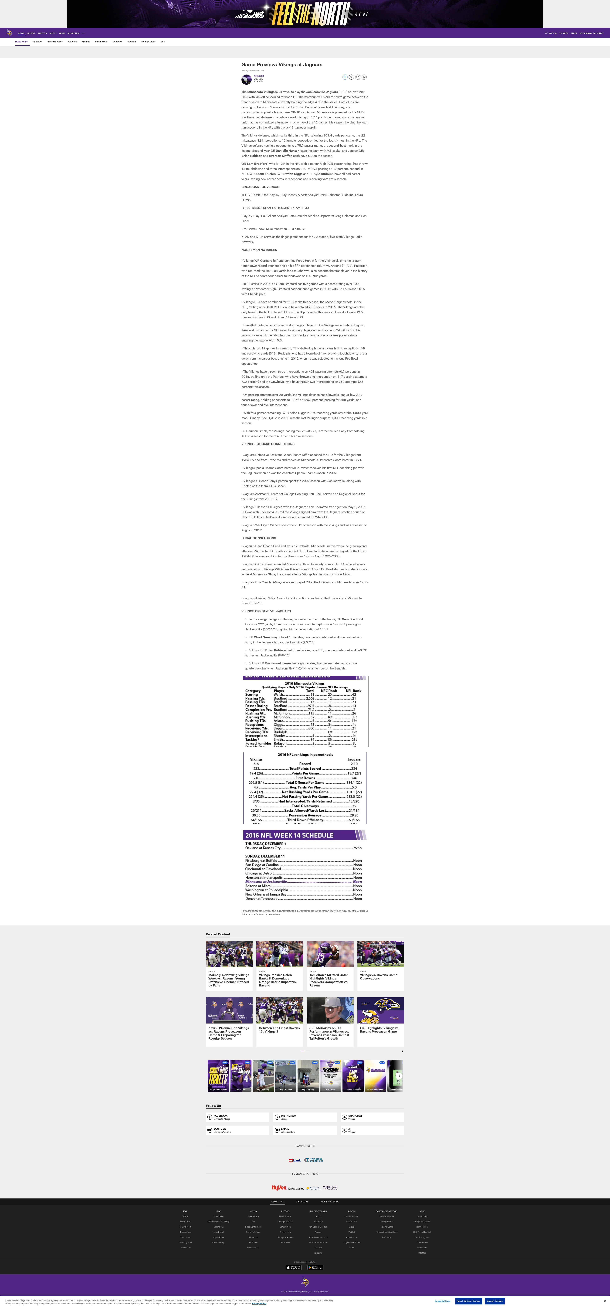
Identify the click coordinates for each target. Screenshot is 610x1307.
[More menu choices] (83, 33)
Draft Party (386, 1237)
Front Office (185, 1247)
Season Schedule (386, 1216)
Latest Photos (285, 1216)
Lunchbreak (219, 1227)
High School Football (422, 1232)
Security (318, 1247)
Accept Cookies (495, 1301)
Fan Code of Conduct (318, 1227)
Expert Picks (218, 1237)
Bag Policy (318, 1221)
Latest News (219, 1216)
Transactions (185, 1232)
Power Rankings (218, 1242)
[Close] (604, 1301)
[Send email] (357, 78)
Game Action (285, 1227)
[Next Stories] (399, 1076)
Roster (185, 1216)
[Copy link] (364, 77)
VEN (253, 1221)
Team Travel (285, 1242)
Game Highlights (253, 1232)
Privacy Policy (259, 1303)
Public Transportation (318, 1242)
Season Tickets (351, 1216)
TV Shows (253, 1242)
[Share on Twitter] (351, 78)
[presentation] (403, 1051)
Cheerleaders (285, 1232)
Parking (318, 1232)
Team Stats (185, 1237)
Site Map (422, 1253)
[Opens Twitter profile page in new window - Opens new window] (261, 80)
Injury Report (185, 1227)
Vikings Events (386, 1221)
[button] (303, 1051)
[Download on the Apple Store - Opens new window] (293, 1268)
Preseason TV (253, 1247)
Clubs (351, 1247)
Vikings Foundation (422, 1221)
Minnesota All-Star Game (386, 1232)
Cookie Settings (442, 1301)
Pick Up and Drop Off (318, 1237)
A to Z (318, 1216)
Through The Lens (285, 1221)
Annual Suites (352, 1237)
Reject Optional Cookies (469, 1301)
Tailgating (318, 1253)
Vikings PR (259, 76)
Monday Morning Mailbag (218, 1221)
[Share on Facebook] (345, 78)
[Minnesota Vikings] (305, 1282)
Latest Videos (253, 1216)
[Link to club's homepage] (9, 33)
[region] (305, 1301)
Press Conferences (253, 1227)
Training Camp (386, 1227)
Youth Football (422, 1227)
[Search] (546, 33)
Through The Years (285, 1237)
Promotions (422, 1247)
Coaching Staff (185, 1242)
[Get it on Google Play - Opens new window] (315, 1269)
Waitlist (352, 1232)
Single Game (351, 1221)
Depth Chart (185, 1221)
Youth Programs (422, 1237)
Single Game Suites (351, 1242)
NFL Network (253, 1237)
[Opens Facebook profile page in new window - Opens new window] (256, 80)
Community (422, 1216)
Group (351, 1227)
